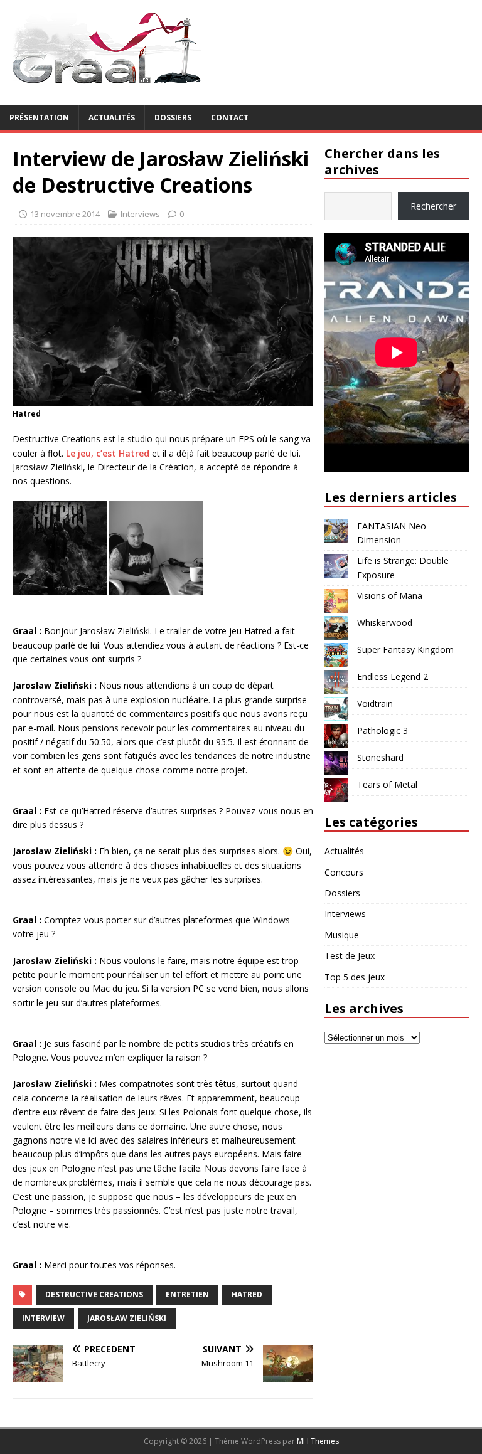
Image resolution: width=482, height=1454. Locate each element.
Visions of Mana (389, 596)
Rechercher (433, 206)
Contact (230, 117)
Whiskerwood (384, 623)
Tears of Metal (387, 784)
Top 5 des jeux (354, 977)
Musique (341, 935)
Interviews (140, 214)
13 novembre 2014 (65, 214)
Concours (343, 872)
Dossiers (172, 117)
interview (43, 1318)
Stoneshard (380, 757)
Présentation (39, 117)
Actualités (111, 117)
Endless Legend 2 (392, 676)
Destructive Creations (94, 1294)
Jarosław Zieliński (126, 1318)
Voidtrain (375, 703)
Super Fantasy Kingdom (405, 649)
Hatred (247, 1294)
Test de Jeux (349, 956)
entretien (187, 1294)
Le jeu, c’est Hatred (107, 453)
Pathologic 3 (382, 730)
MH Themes (318, 1441)
